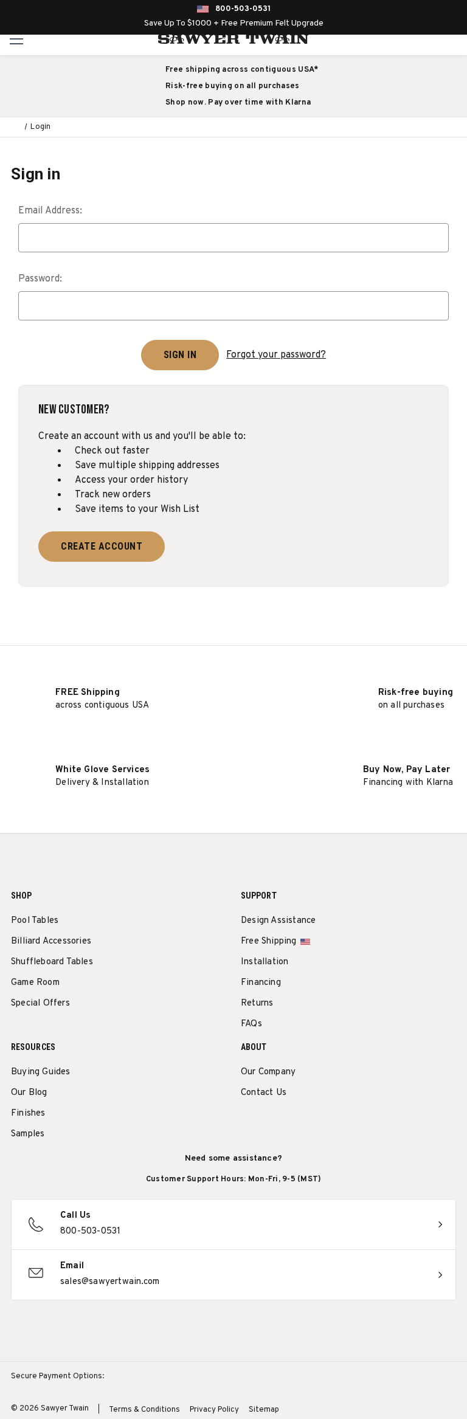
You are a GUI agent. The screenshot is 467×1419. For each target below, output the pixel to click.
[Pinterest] (292, 1123)
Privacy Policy (214, 1410)
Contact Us (263, 1093)
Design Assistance (278, 921)
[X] (314, 1123)
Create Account (101, 546)
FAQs (251, 1024)
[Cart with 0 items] (453, 39)
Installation (264, 962)
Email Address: (50, 211)
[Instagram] (247, 1123)
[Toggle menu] (16, 38)
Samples (27, 1134)
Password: (40, 279)
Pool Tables (34, 921)
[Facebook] (269, 1123)
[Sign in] (426, 39)
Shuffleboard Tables (52, 962)
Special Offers (40, 1003)
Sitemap (264, 1410)
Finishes (28, 1113)
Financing (261, 983)
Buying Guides (41, 1072)
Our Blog (29, 1093)
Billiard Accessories (51, 941)
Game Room (35, 983)
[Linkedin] (337, 1123)
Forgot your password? (276, 355)
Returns (257, 1003)
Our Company (268, 1072)
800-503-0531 (243, 9)
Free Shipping (269, 941)
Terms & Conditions (144, 1410)
